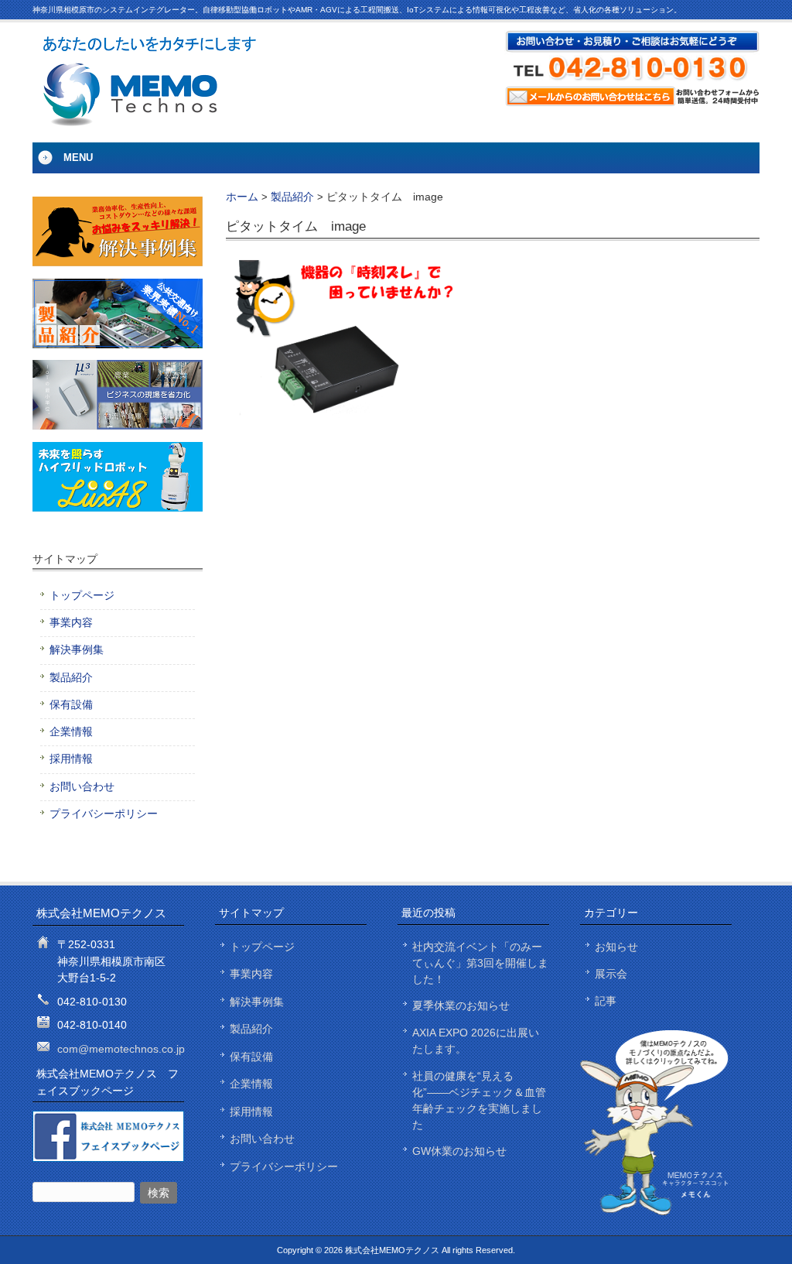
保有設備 (71, 705)
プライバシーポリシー (104, 814)
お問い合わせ (82, 787)
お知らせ (616, 946)
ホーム (242, 197)
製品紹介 (292, 197)
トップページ (82, 595)
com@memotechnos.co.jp (121, 1049)
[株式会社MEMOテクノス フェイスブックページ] (108, 1158)
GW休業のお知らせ (459, 1151)
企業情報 (71, 732)
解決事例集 (77, 650)
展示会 (611, 974)
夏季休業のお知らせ (461, 1005)
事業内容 (71, 623)
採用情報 (71, 759)
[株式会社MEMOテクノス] (148, 122)
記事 (605, 1001)
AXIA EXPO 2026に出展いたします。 (475, 1040)
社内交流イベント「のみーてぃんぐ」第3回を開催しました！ (480, 962)
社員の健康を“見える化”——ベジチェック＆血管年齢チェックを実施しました (479, 1100)
